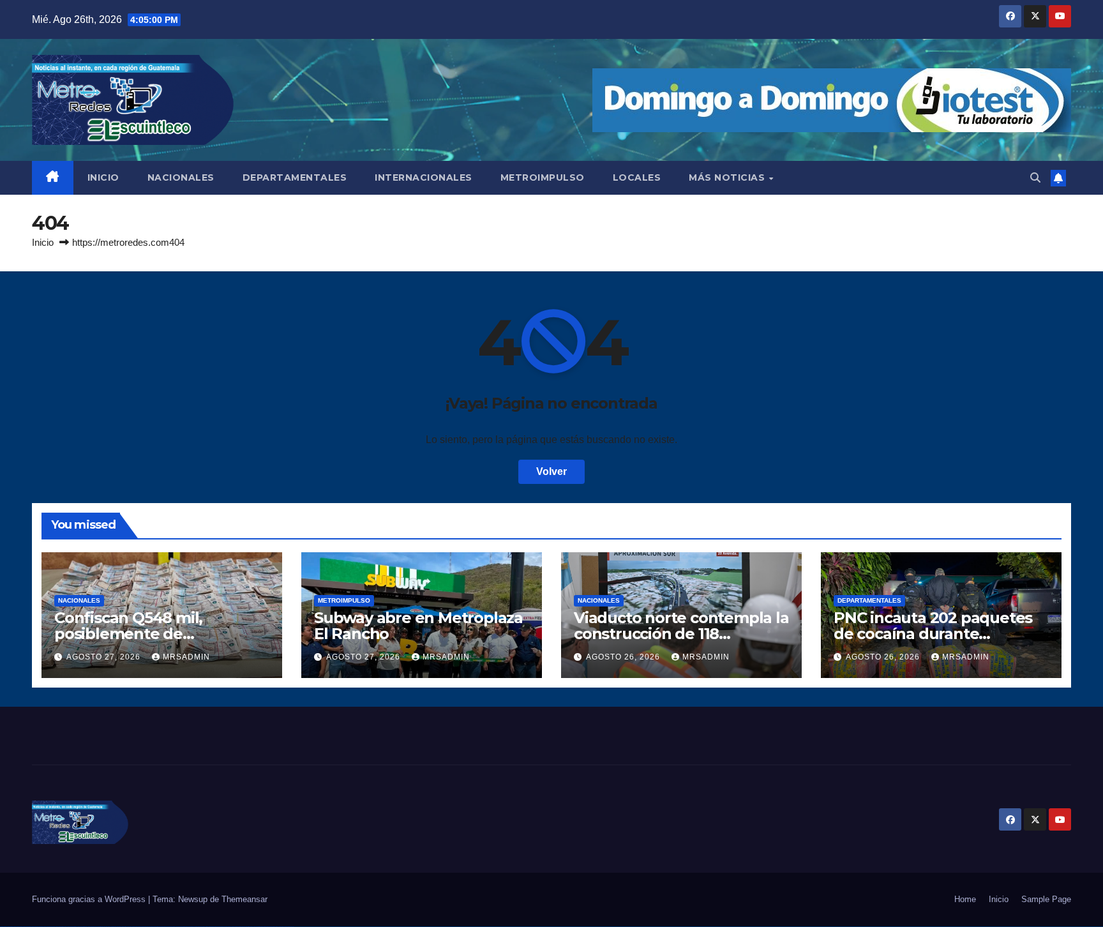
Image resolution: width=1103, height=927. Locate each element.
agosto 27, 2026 (104, 656)
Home (965, 899)
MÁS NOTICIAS (728, 177)
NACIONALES (180, 177)
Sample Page (1046, 899)
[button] (1035, 177)
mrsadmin (186, 656)
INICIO (103, 177)
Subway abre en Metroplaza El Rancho (418, 625)
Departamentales (869, 600)
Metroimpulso (344, 600)
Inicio (43, 242)
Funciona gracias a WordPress (90, 899)
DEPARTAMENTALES (295, 177)
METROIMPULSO (542, 177)
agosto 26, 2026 (624, 656)
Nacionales (79, 600)
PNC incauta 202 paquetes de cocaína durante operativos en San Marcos (933, 633)
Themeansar (244, 899)
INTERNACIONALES (423, 177)
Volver (551, 471)
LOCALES (637, 177)
